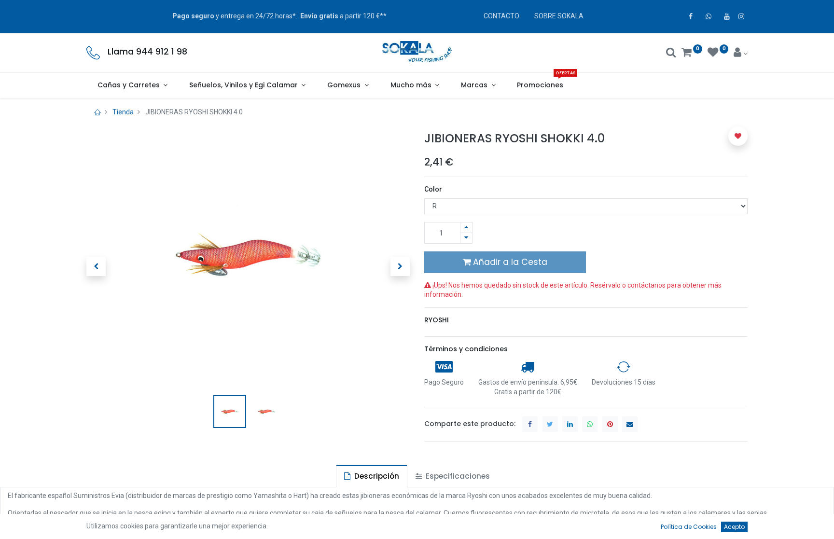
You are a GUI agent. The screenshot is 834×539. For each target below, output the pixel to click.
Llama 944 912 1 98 (147, 51)
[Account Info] (741, 53)
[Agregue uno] (466, 227)
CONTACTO (501, 16)
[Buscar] (671, 53)
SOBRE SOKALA (559, 16)
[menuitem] (540, 85)
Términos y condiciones (466, 349)
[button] (96, 266)
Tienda (123, 112)
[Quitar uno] (466, 238)
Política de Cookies (689, 527)
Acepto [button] (734, 527)
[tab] (371, 476)
